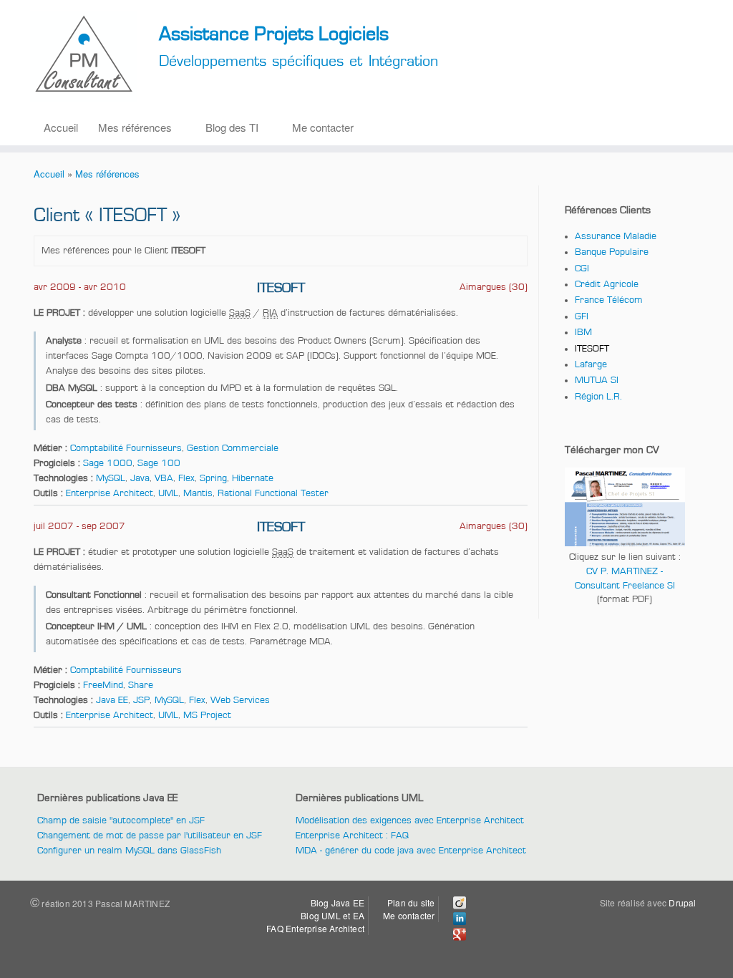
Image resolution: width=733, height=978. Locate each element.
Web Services (240, 700)
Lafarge (591, 364)
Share (140, 685)
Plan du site (411, 902)
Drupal (682, 902)
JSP (141, 700)
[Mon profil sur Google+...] (459, 937)
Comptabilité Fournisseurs (126, 448)
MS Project (207, 715)
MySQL (110, 478)
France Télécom (609, 300)
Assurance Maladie (615, 236)
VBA (164, 478)
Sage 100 (158, 463)
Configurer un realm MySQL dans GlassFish (129, 851)
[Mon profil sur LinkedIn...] (459, 921)
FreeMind (103, 685)
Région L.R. (598, 397)
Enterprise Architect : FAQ (352, 836)
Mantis (198, 493)
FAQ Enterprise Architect (315, 928)
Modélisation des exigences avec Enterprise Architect (410, 820)
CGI (582, 268)
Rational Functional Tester (273, 493)
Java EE (112, 700)
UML (168, 493)
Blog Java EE (337, 902)
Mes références (135, 127)
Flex (186, 478)
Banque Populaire (612, 252)
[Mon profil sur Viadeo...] (459, 905)
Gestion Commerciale (232, 448)
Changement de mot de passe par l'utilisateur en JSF (149, 836)
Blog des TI (231, 127)
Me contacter (323, 127)
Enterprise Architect (109, 493)
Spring (213, 478)
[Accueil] (85, 58)
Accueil (61, 127)
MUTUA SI (596, 380)
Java (140, 478)
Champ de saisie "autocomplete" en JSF (121, 820)
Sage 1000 (107, 463)
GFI (581, 316)
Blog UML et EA (332, 915)
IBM (583, 332)
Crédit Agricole (607, 284)
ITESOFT (592, 349)
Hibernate (252, 478)
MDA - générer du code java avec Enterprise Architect (411, 851)
